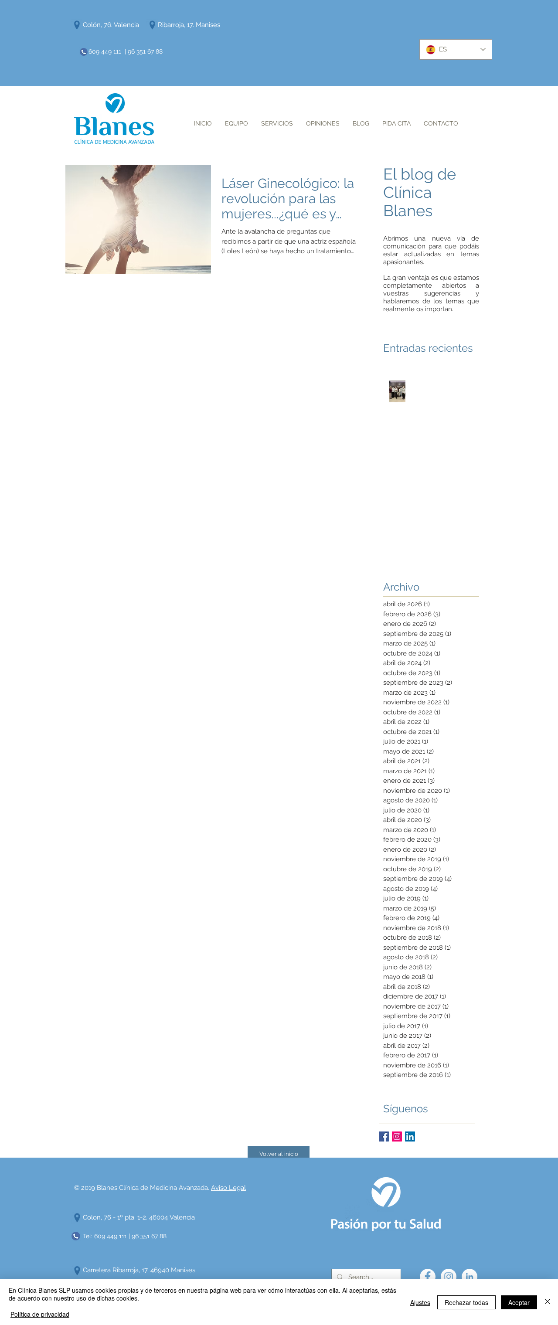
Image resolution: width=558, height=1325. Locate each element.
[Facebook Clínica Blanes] (384, 1136)
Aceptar (519, 1302)
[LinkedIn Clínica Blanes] (410, 1136)
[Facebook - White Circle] (428, 1276)
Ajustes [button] (420, 1302)
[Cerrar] (547, 1302)
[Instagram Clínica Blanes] (397, 1136)
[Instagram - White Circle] (448, 1276)
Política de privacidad (39, 1314)
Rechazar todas (466, 1302)
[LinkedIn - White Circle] (469, 1276)
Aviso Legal (228, 1188)
